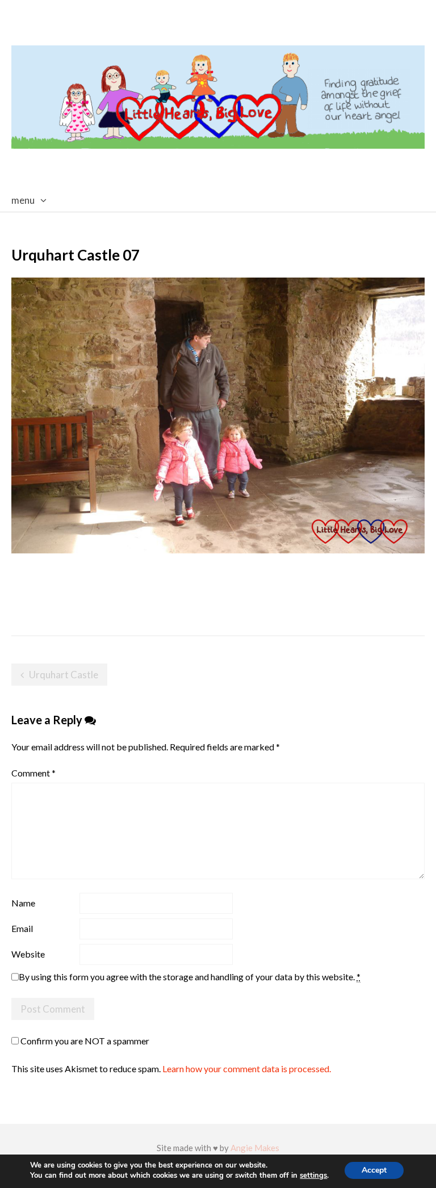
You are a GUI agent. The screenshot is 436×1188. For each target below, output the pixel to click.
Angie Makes (254, 1148)
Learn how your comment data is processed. (246, 1068)
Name (23, 902)
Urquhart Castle (63, 675)
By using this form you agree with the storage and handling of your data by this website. (189, 976)
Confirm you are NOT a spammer (84, 1040)
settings (313, 1175)
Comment (33, 772)
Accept (374, 1170)
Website (28, 953)
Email (22, 928)
